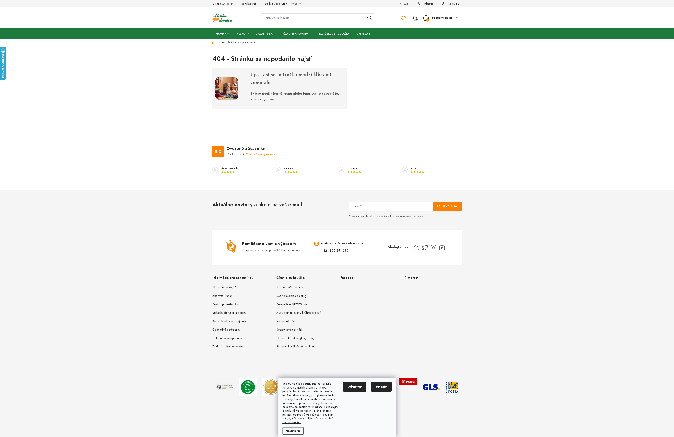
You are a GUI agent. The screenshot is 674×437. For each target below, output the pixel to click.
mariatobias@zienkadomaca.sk (342, 244)
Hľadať (369, 17)
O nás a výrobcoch (222, 3)
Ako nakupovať (248, 3)
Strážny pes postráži (289, 330)
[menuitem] (222, 33)
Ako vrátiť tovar (222, 296)
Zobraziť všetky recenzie (261, 154)
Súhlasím (381, 387)
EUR (405, 3)
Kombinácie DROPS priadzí (294, 304)
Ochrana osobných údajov (229, 338)
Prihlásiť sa (447, 206)
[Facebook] (416, 247)
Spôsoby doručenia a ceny (229, 313)
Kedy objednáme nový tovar (230, 321)
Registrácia (453, 3)
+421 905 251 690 (335, 251)
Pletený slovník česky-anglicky (295, 346)
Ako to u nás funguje (289, 287)
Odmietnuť (355, 387)
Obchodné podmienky (226, 330)
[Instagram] (433, 247)
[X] (425, 247)
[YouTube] (442, 247)
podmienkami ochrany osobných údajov (402, 216)
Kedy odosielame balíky (291, 296)
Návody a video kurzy (275, 3)
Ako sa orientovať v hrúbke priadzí (298, 313)
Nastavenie (293, 431)
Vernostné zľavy (286, 321)
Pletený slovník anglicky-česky (295, 338)
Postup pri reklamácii (225, 304)
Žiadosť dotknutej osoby (227, 346)
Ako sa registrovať (224, 287)
